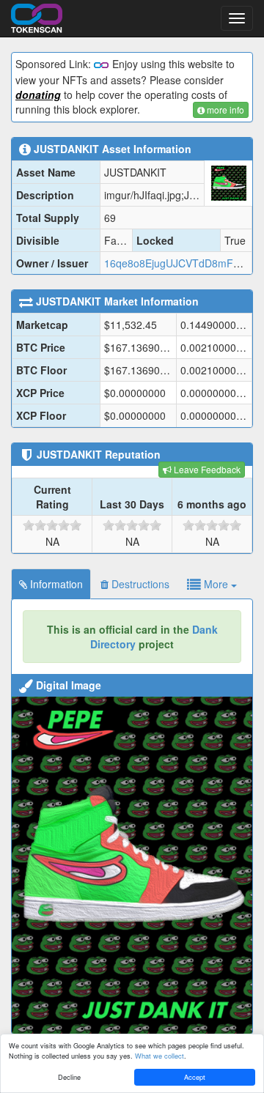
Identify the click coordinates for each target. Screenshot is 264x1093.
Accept (194, 1077)
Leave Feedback (206, 469)
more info (224, 109)
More (216, 584)
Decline (69, 1077)
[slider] (52, 525)
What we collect (159, 1056)
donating (38, 94)
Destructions (139, 584)
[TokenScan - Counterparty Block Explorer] (36, 16)
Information (55, 584)
